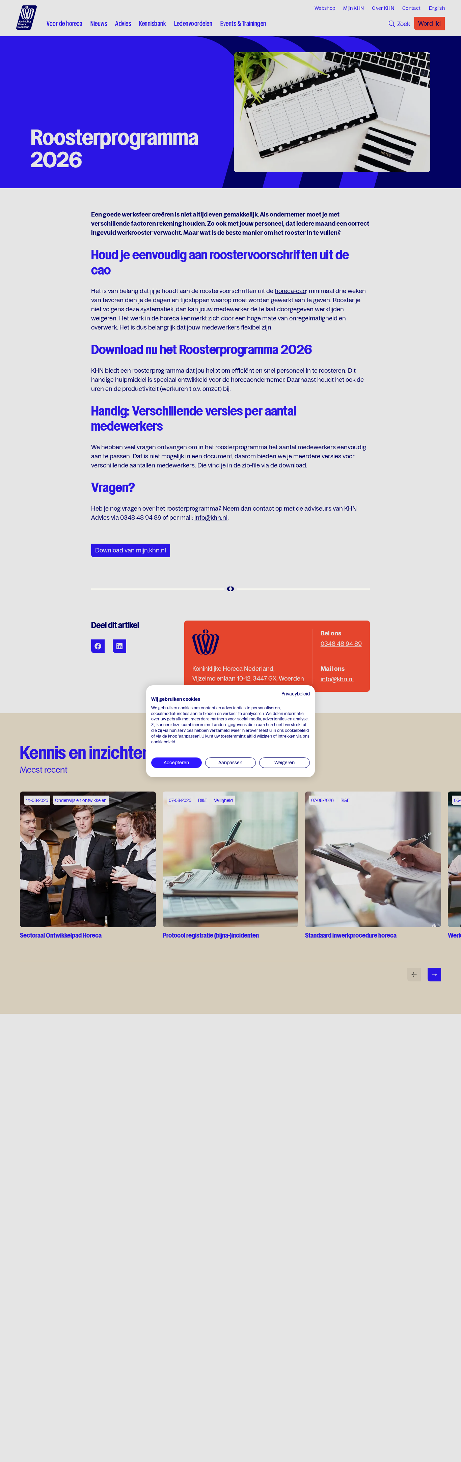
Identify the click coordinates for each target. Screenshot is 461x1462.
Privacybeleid (295, 694)
